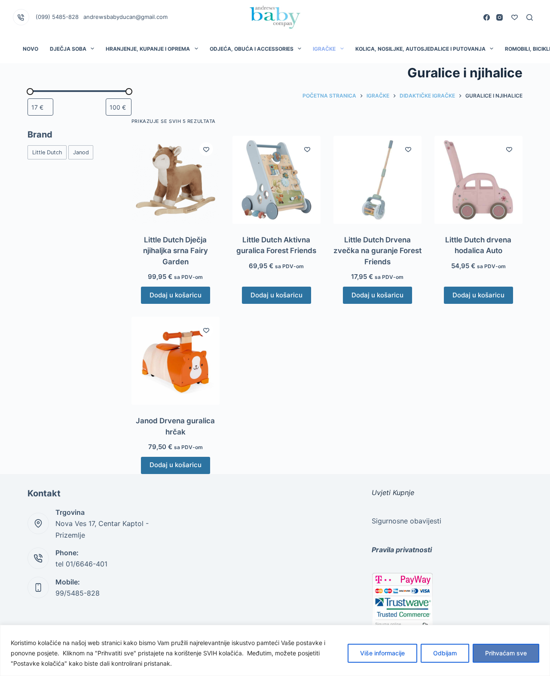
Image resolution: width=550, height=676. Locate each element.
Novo (30, 49)
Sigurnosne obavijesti (406, 521)
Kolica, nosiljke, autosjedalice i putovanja (420, 49)
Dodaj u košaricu (176, 295)
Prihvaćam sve (506, 653)
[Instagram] (499, 17)
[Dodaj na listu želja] (206, 149)
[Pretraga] (529, 17)
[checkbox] (47, 152)
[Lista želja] (514, 17)
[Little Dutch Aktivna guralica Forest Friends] (276, 180)
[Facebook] (486, 17)
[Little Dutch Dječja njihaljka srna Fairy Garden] (175, 180)
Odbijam (445, 653)
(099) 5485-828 (57, 16)
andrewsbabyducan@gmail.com (125, 16)
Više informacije (382, 653)
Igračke (324, 49)
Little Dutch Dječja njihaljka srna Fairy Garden (175, 251)
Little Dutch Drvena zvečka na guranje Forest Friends (377, 251)
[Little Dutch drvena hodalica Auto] (478, 180)
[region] (275, 650)
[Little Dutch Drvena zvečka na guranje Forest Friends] (377, 180)
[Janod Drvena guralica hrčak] (175, 361)
